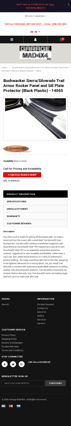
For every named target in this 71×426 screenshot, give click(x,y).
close (68, 4)
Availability (8, 161)
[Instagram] (22, 364)
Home (4, 67)
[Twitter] (13, 364)
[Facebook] (5, 364)
